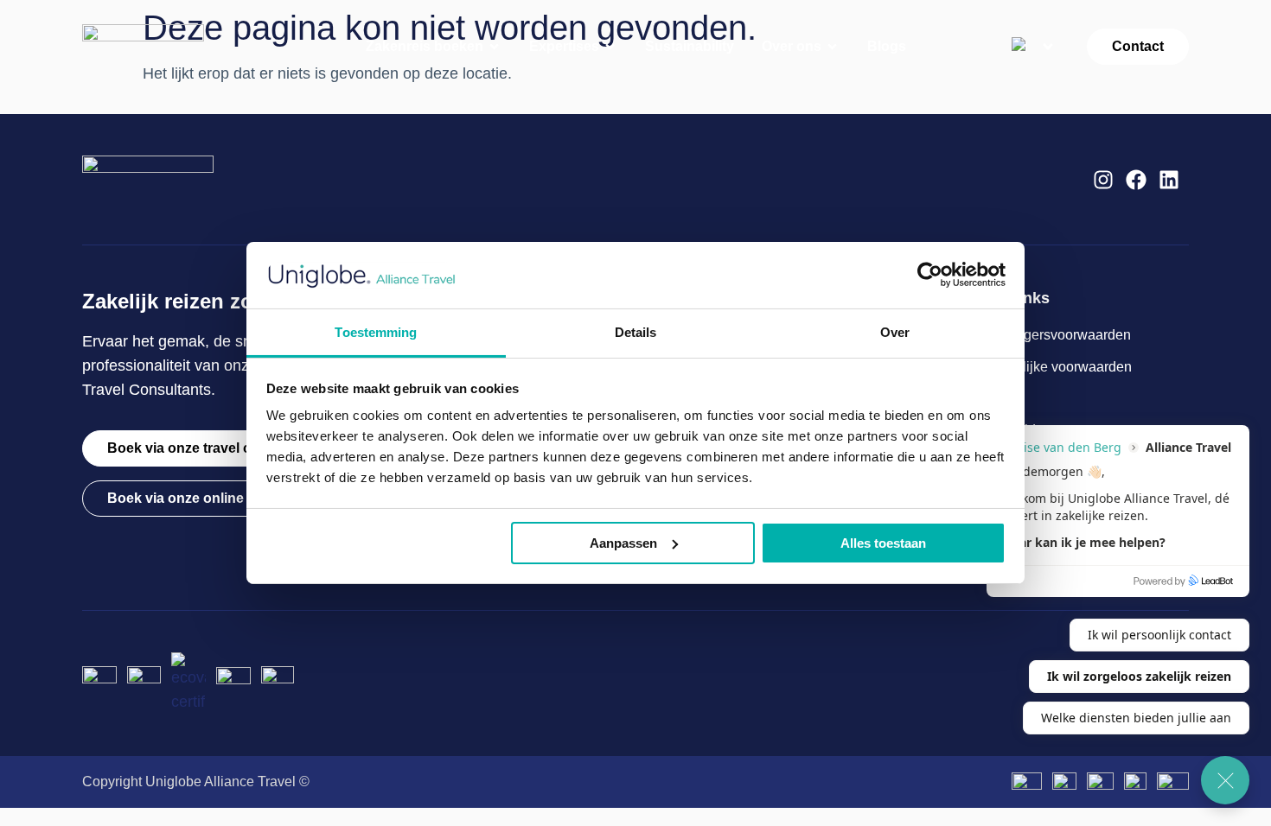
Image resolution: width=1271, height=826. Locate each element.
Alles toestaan (883, 543)
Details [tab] (636, 332)
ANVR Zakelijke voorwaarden (1040, 366)
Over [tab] (895, 332)
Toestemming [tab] (376, 332)
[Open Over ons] (833, 47)
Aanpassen (623, 543)
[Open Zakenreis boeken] (494, 47)
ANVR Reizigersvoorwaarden (1039, 334)
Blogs (966, 398)
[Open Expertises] (610, 47)
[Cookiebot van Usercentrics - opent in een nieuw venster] (930, 275)
